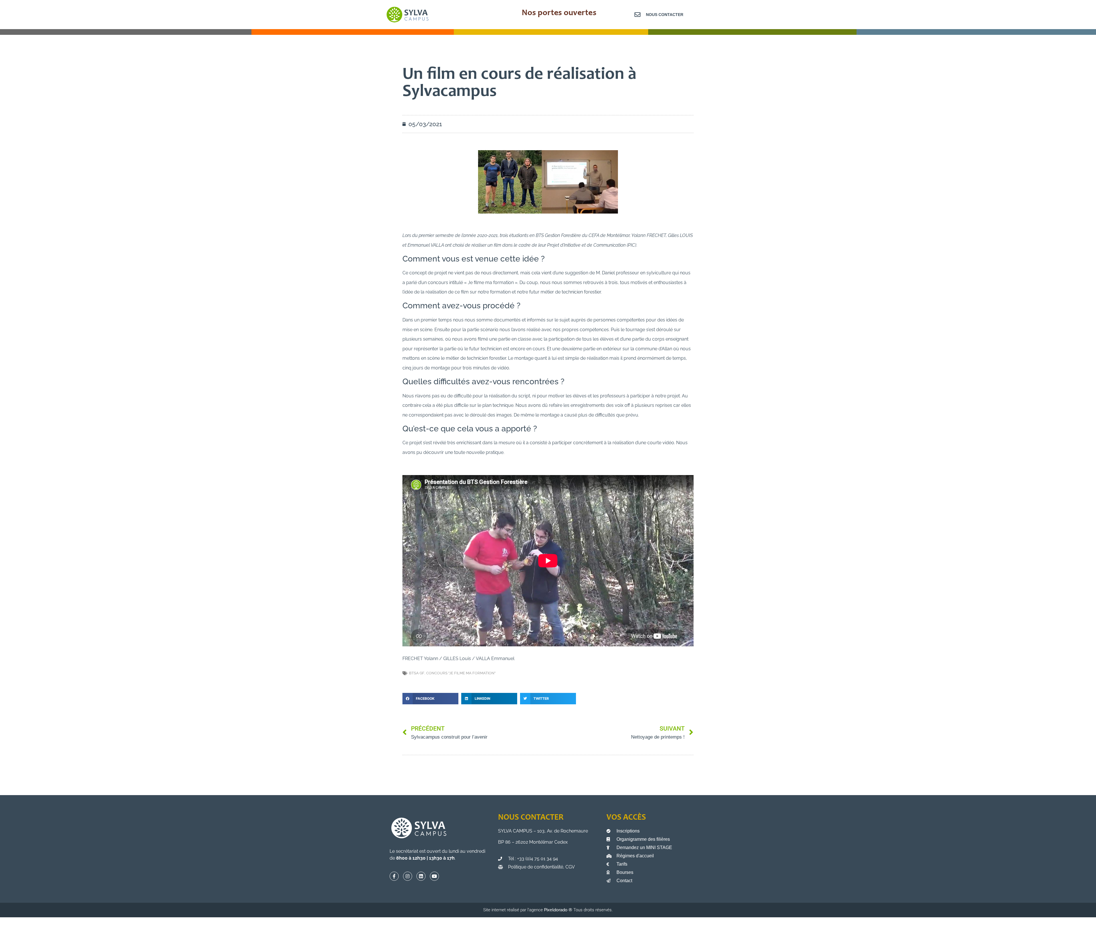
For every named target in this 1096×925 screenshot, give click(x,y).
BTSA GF (416, 673)
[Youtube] (434, 876)
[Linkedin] (421, 876)
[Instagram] (407, 876)
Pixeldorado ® (558, 909)
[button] (430, 698)
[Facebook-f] (394, 876)
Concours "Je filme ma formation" (460, 673)
